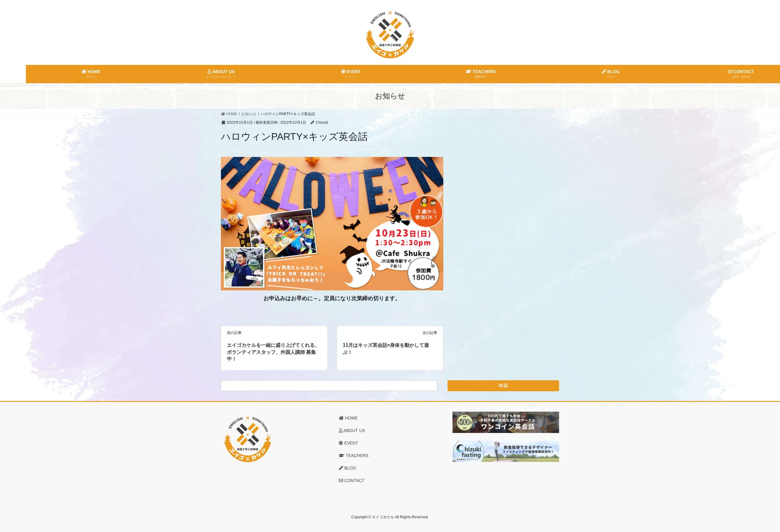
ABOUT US (353, 430)
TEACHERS (356, 455)
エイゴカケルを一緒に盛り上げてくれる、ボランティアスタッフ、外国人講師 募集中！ (273, 351)
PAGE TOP (757, 510)
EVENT (350, 443)
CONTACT (354, 480)
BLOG (349, 468)
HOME (351, 418)
